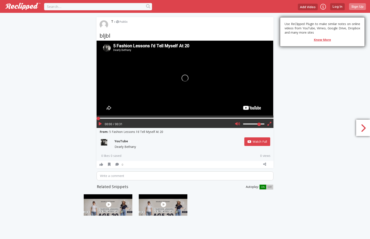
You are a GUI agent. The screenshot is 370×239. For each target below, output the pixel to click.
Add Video (308, 7)
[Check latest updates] (323, 7)
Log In (337, 7)
